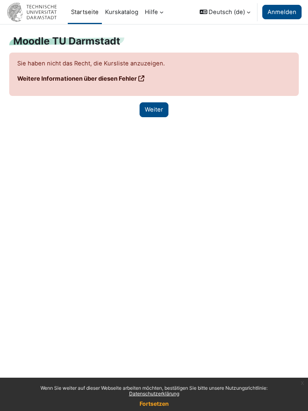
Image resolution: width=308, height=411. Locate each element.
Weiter (154, 109)
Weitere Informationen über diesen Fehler (77, 78)
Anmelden (281, 12)
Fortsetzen (154, 403)
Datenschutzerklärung (154, 394)
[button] (225, 12)
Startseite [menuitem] (85, 12)
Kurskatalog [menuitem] (121, 12)
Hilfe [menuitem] (151, 12)
